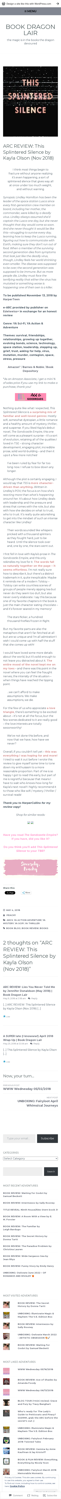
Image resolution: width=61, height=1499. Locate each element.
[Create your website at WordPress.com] (30, 3)
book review (30, 928)
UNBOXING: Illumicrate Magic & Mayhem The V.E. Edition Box (36, 1430)
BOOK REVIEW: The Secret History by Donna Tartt (33, 1305)
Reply (34, 998)
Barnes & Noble (33, 367)
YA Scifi (19, 923)
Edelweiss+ (11, 311)
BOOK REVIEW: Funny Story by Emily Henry (28, 1266)
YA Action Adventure (28, 920)
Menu (31, 11)
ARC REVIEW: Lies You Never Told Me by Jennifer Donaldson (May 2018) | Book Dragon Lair (29, 990)
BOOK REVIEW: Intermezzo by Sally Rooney (29, 1203)
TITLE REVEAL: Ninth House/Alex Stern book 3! (30, 1209)
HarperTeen (11, 299)
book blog (13, 928)
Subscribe (47, 1138)
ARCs (10, 920)
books (44, 928)
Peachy (11, 915)
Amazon (13, 367)
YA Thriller (32, 923)
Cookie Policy (17, 1486)
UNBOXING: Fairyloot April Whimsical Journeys (38, 1101)
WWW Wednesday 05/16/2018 (35, 1369)
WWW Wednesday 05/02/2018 (27, 1087)
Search (51, 1171)
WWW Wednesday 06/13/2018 (35, 1390)
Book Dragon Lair (30, 30)
